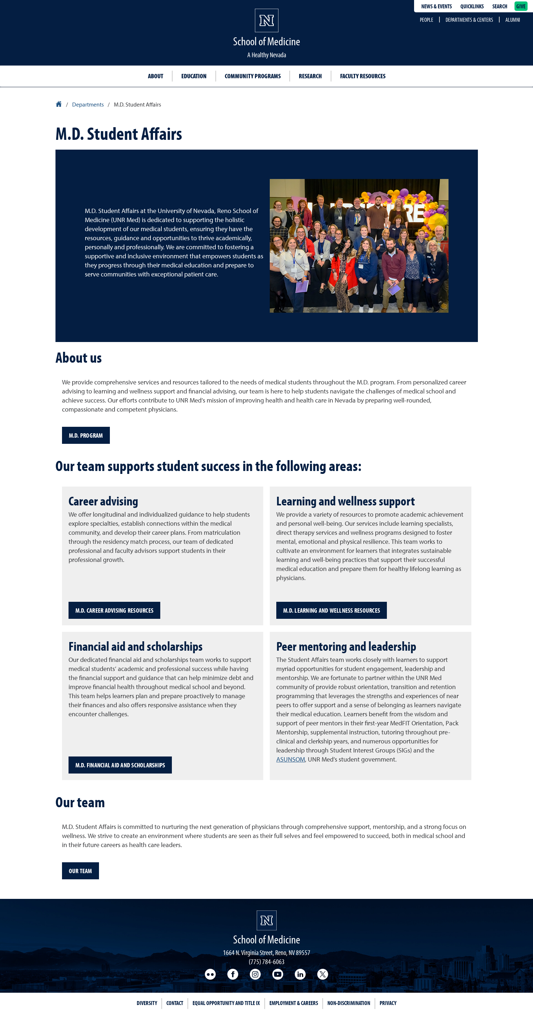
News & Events (436, 6)
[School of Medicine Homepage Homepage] (267, 920)
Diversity (147, 1002)
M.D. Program (86, 435)
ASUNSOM (290, 759)
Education (194, 76)
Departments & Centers (469, 19)
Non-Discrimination (348, 1002)
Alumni (512, 19)
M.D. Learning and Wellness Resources (331, 610)
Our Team (80, 871)
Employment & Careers (293, 1002)
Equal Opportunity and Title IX (226, 1002)
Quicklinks (472, 6)
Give (521, 6)
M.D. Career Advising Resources (114, 610)
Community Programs (253, 76)
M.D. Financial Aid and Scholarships (120, 765)
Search (499, 6)
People (426, 19)
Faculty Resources (362, 76)
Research (310, 76)
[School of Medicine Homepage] (266, 27)
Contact (174, 1002)
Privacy (388, 1002)
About (155, 76)
